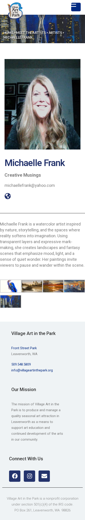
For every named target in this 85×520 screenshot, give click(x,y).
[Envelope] (44, 476)
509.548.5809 (21, 364)
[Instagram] (29, 476)
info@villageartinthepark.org (32, 370)
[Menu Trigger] (76, 7)
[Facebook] (14, 476)
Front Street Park (24, 348)
